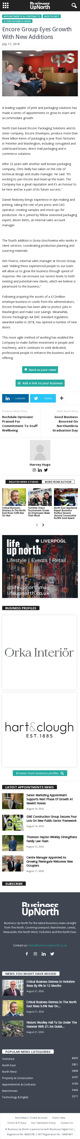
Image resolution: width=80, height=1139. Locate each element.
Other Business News (17, 21)
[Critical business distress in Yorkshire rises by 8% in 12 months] (12, 988)
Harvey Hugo (40, 464)
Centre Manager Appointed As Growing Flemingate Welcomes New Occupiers (49, 861)
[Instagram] (35, 470)
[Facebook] (27, 954)
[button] (73, 5)
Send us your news (42, 370)
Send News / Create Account (31, 1117)
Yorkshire (8, 1059)
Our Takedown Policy (43, 1122)
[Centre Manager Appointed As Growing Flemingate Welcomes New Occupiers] (12, 863)
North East (51, 16)
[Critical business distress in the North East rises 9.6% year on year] (14, 497)
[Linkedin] (40, 470)
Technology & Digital (15, 1097)
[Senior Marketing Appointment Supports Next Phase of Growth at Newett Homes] (12, 801)
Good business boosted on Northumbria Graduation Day (65, 423)
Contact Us (67, 1122)
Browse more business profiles (37, 773)
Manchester (10, 1091)
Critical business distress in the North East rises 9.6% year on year (14, 512)
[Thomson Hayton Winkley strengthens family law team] (12, 843)
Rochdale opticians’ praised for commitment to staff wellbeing (20, 423)
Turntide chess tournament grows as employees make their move (39, 512)
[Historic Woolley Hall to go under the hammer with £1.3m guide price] (12, 1028)
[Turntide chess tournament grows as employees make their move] (40, 497)
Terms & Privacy (16, 1122)
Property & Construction (17, 1078)
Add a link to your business (42, 383)
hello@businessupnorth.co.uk (47, 945)
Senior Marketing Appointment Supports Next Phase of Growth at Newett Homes (49, 799)
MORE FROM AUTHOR (58, 481)
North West (9, 1072)
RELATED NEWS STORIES (23, 481)
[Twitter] (45, 470)
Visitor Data (58, 1117)
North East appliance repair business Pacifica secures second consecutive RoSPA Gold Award (65, 513)
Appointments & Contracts (22, 16)
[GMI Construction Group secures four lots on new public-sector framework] (12, 823)
